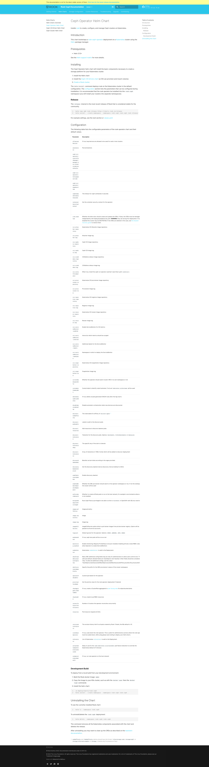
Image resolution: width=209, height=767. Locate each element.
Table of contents (148, 20)
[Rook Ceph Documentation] (52, 7)
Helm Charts (63, 11)
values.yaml (108, 118)
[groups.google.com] (54, 763)
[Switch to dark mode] (113, 7)
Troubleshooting (105, 11)
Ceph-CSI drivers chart (89, 79)
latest (88, 7)
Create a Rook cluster (81, 82)
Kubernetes (120, 40)
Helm (73, 42)
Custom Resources (92, 11)
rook (78, 28)
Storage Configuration (76, 11)
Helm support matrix (84, 58)
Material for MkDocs (59, 759)
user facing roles (113, 588)
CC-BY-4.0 (83, 751)
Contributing (125, 11)
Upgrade (116, 11)
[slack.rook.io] (47, 763)
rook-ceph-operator (95, 40)
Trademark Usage (51, 756)
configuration (89, 89)
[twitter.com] (51, 763)
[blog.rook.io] (58, 763)
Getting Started (51, 11)
